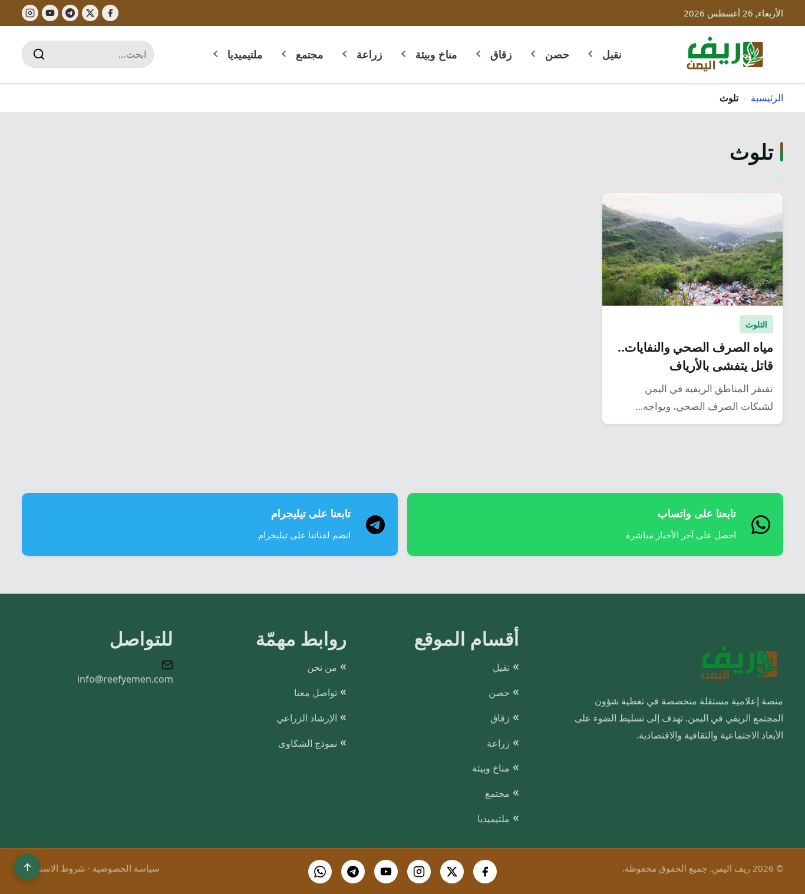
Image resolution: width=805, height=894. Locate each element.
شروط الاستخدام (53, 868)
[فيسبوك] (110, 13)
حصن (557, 54)
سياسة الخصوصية (126, 868)
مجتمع (310, 54)
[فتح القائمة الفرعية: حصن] (533, 54)
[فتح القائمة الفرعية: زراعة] (345, 54)
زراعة (369, 54)
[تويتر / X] (452, 871)
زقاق (501, 54)
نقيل (612, 54)
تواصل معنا (315, 692)
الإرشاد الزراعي (306, 717)
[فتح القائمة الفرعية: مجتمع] (284, 54)
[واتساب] (320, 871)
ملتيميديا (245, 54)
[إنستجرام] (30, 13)
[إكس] (90, 13)
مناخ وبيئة (436, 54)
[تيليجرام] (70, 13)
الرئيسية (767, 97)
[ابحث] (38, 54)
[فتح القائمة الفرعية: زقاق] (479, 54)
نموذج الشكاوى (307, 743)
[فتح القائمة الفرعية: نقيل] (591, 54)
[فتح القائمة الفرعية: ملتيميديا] (216, 54)
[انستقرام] (419, 871)
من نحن (322, 667)
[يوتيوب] (50, 13)
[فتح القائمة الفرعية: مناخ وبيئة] (404, 54)
